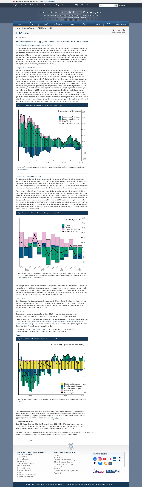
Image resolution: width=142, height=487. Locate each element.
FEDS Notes (42, 28)
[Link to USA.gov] (98, 471)
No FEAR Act (58, 466)
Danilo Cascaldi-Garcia (24, 45)
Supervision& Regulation (58, 23)
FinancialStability (71, 23)
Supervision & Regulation (26, 463)
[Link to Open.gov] (114, 471)
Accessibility (58, 473)
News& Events (32, 23)
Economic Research (28, 28)
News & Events (22, 459)
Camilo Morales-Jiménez (43, 45)
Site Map (56, 5)
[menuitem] (19, 24)
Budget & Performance (62, 464)
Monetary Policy (22, 461)
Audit (72, 464)
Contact (89, 5)
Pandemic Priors (39, 329)
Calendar (40, 5)
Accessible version (22, 169)
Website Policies (60, 471)
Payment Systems (23, 468)
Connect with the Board (25, 477)
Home (18, 28)
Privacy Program (72, 471)
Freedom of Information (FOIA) (64, 460)
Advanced (121, 5)
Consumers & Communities (121, 23)
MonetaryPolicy (45, 23)
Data (108, 23)
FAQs (77, 5)
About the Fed (22, 457)
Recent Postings (30, 5)
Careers (71, 5)
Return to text (53, 417)
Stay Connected (18, 5)
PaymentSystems (84, 23)
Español (57, 468)
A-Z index (64, 5)
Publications (48, 5)
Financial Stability (23, 466)
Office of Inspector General (63, 462)
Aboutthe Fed (19, 23)
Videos (83, 5)
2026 (50, 28)
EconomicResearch (97, 23)
